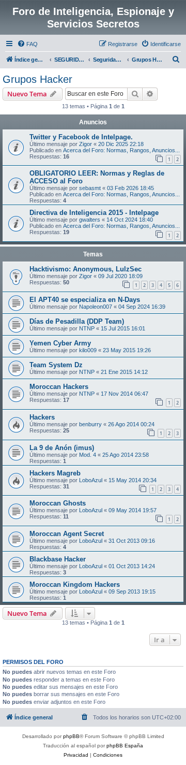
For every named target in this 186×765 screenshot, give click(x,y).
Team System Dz (56, 365)
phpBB (71, 736)
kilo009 (88, 350)
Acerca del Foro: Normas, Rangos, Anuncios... (121, 150)
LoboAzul (90, 480)
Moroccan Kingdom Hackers (74, 584)
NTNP (87, 328)
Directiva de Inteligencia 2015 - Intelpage (94, 212)
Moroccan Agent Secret (66, 534)
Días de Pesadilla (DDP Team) (76, 321)
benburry (90, 424)
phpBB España (124, 745)
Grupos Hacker (37, 79)
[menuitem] (27, 44)
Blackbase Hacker (57, 559)
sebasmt (90, 188)
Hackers (42, 417)
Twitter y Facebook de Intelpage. (81, 137)
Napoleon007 (95, 307)
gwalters (89, 219)
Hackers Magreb (55, 473)
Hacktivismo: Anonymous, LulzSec (85, 269)
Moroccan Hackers (58, 387)
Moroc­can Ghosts (57, 503)
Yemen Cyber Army (60, 343)
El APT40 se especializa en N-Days (84, 300)
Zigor (85, 144)
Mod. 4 (87, 455)
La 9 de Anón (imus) (61, 448)
